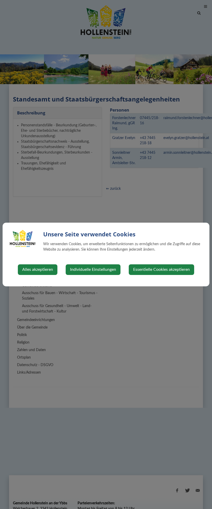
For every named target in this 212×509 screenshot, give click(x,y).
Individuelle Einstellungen (93, 269)
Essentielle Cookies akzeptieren (161, 269)
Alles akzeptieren (37, 269)
